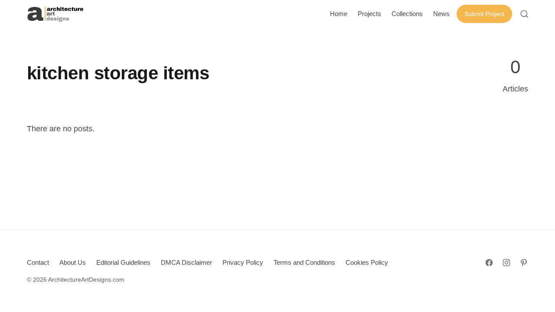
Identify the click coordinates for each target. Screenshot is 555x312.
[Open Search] (524, 14)
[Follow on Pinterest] (524, 262)
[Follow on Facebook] (489, 262)
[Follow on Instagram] (506, 262)
